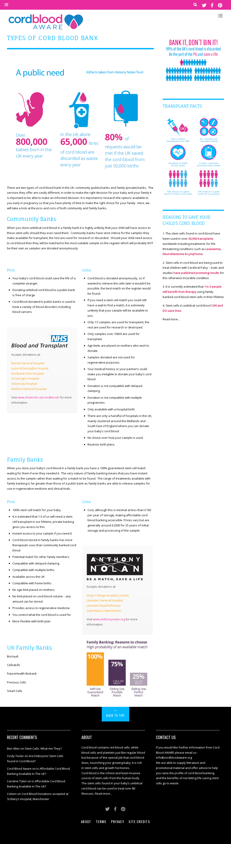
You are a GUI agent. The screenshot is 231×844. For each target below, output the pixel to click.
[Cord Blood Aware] (46, 29)
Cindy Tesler (15, 756)
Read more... (171, 319)
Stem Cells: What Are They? (43, 748)
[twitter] (204, 4)
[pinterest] (220, 4)
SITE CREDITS (139, 821)
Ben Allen (13, 748)
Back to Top (115, 715)
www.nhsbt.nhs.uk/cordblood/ (38, 397)
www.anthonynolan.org (109, 619)
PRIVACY (117, 821)
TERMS (101, 821)
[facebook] (212, 4)
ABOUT (86, 821)
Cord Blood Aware (19, 769)
